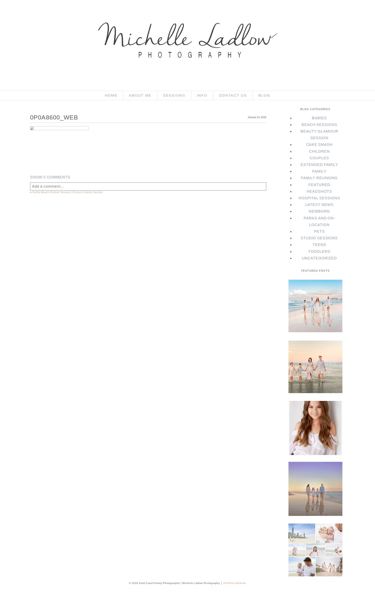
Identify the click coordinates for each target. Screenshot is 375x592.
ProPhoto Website (234, 583)
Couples (319, 158)
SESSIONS (174, 95)
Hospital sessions (319, 198)
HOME (111, 95)
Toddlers (319, 251)
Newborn (319, 211)
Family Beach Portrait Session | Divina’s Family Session (67, 192)
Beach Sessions (319, 125)
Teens (319, 245)
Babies (319, 118)
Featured (319, 185)
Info (202, 95)
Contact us (233, 95)
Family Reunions (319, 178)
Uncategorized (319, 258)
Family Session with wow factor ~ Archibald (315, 353)
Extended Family (319, 165)
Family (319, 171)
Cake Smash (319, 144)
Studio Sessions (319, 238)
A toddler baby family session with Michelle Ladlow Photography (315, 542)
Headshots (319, 191)
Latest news (319, 205)
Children (319, 151)
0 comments (50, 177)
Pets (319, 231)
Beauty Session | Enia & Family (315, 289)
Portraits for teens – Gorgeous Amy (315, 411)
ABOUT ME (140, 95)
